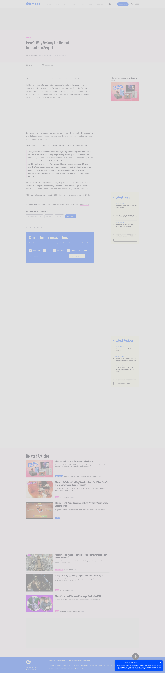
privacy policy (140, 667)
